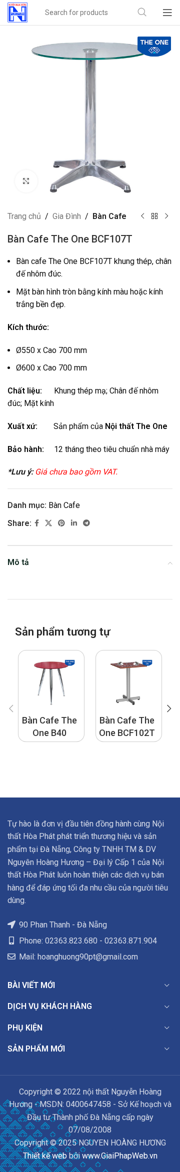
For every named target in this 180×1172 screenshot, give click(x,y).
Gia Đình (66, 216)
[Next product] (166, 216)
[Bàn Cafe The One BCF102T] (128, 683)
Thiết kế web (45, 1155)
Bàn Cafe (109, 216)
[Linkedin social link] (74, 523)
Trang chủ (24, 216)
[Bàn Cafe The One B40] (51, 683)
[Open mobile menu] (168, 12)
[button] (11, 708)
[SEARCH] (142, 12)
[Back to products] (154, 216)
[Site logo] (18, 11)
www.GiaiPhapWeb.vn (120, 1155)
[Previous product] (142, 216)
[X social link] (48, 523)
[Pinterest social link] (61, 523)
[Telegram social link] (86, 523)
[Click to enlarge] (26, 181)
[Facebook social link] (37, 523)
